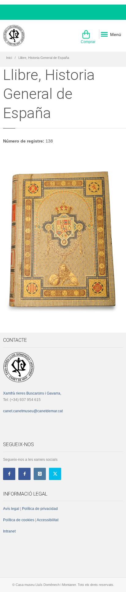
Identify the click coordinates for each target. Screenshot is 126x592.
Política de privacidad (40, 509)
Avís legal (11, 509)
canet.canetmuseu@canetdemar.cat (33, 411)
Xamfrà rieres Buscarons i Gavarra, (32, 393)
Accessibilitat (47, 520)
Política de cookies (18, 520)
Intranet (9, 531)
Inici (9, 58)
